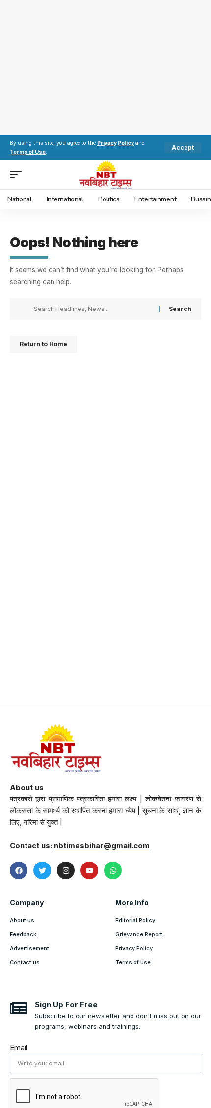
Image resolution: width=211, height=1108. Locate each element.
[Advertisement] (105, 66)
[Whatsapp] (113, 870)
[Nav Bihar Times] (106, 174)
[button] (182, 147)
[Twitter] (42, 870)
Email (18, 1047)
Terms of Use (28, 152)
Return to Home (43, 344)
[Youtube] (89, 870)
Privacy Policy (115, 143)
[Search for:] (92, 309)
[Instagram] (66, 870)
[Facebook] (18, 870)
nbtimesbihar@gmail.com (102, 845)
